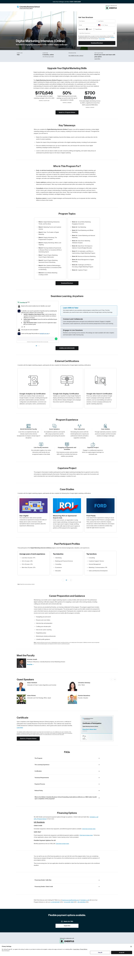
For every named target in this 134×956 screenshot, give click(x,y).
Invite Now (77, 1)
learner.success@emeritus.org (70, 900)
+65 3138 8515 (81, 902)
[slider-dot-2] (37, 345)
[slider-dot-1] (36, 345)
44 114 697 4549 (69, 902)
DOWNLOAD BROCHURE (67, 348)
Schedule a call (84, 900)
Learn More (97, 58)
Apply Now (67, 925)
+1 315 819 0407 (55, 902)
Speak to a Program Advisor (67, 112)
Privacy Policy (102, 38)
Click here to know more (88, 828)
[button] (88, 310)
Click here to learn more (62, 843)
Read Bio (29, 664)
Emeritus (112, 37)
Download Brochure (97, 43)
